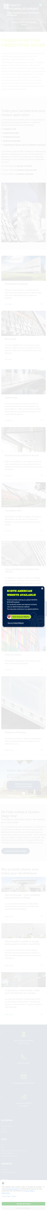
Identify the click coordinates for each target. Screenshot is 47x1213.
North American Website (20, 617)
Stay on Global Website (16, 623)
